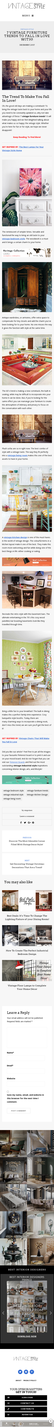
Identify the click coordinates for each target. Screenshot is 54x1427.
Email (10, 1066)
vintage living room (12, 799)
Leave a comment (27, 816)
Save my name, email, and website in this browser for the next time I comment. (25, 1099)
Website (11, 1078)
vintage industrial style (13, 795)
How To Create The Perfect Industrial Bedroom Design (27, 952)
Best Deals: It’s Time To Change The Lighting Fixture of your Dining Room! (27, 917)
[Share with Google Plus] (29, 822)
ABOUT (18, 1380)
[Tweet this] (25, 822)
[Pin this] (33, 822)
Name (10, 1053)
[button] (51, 1313)
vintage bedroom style (13, 791)
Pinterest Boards (17, 762)
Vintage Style (27, 29)
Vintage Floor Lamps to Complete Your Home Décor (27, 987)
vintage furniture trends (37, 791)
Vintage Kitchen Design (37, 795)
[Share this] (21, 822)
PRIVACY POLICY (29, 1380)
